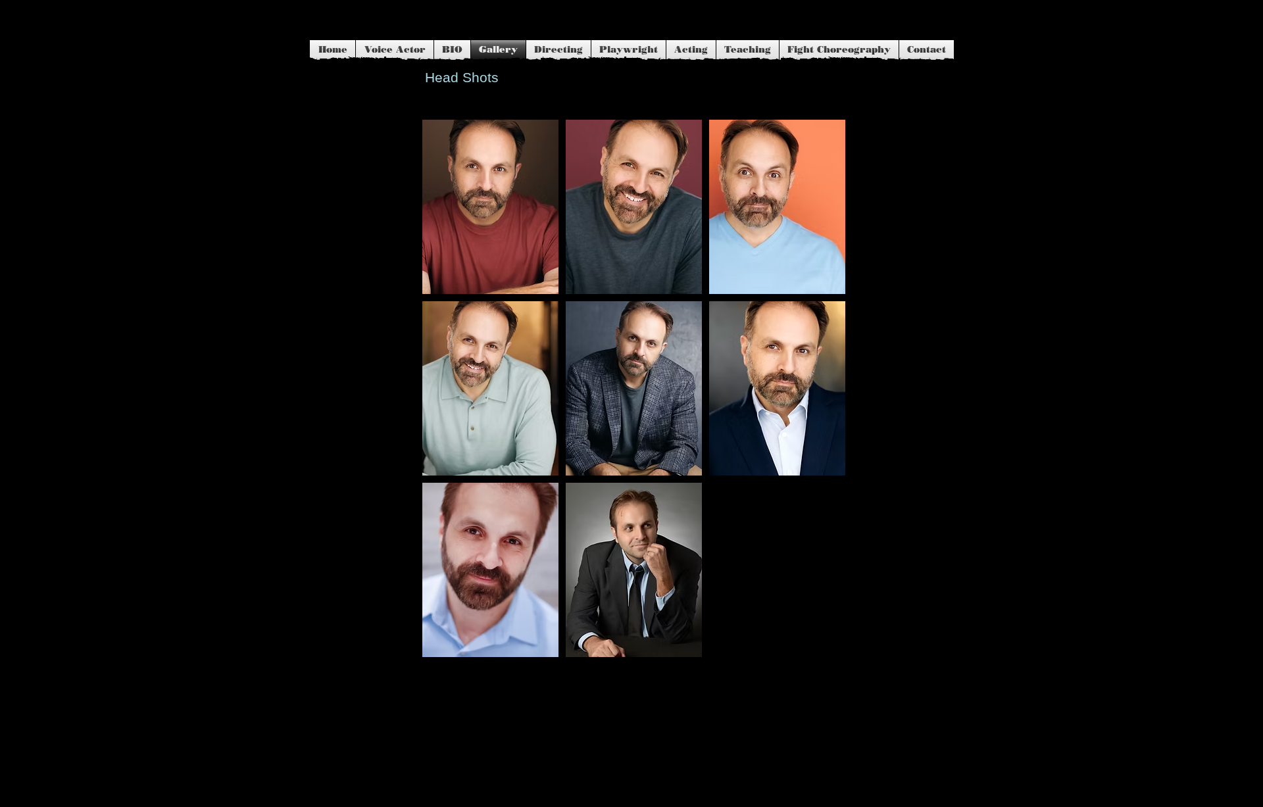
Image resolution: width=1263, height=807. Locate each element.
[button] (490, 207)
